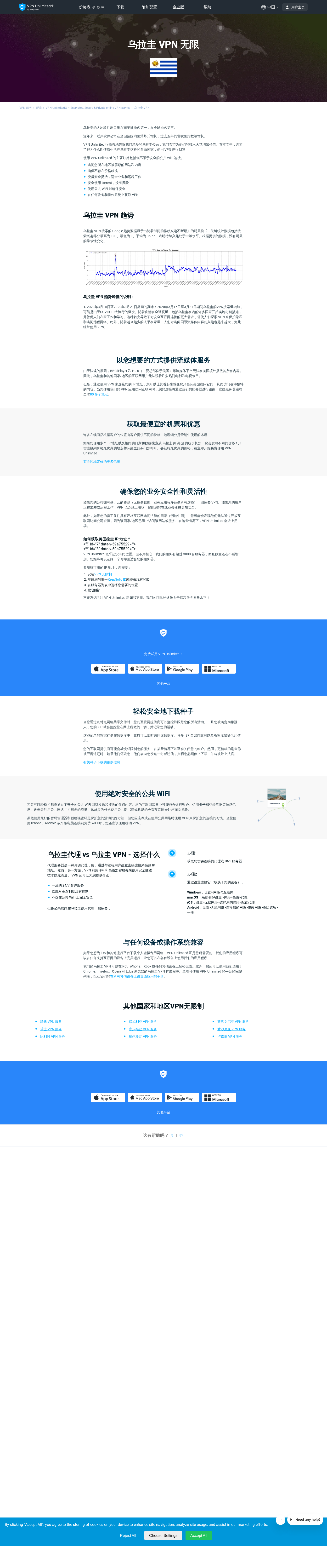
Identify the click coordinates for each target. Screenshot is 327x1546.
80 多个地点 (99, 394)
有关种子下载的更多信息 (101, 762)
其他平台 (163, 683)
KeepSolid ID (117, 579)
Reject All (128, 1536)
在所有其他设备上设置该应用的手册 (137, 976)
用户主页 (298, 7)
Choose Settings (163, 1536)
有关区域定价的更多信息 (101, 462)
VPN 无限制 (103, 574)
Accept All (198, 1536)
